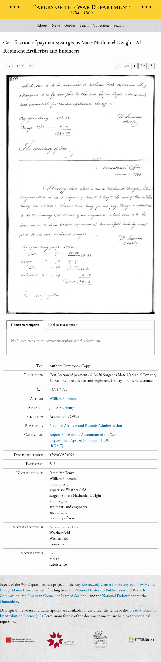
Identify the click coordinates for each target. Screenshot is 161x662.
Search (118, 25)
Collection (101, 25)
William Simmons (63, 398)
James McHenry (61, 407)
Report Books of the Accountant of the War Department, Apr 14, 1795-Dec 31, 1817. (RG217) (82, 440)
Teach (84, 25)
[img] (80, 194)
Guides (69, 25)
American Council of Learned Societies (57, 595)
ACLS (60, 640)
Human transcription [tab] (25, 325)
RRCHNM (20, 640)
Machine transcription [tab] (62, 325)
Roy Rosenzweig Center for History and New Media (114, 584)
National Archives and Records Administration (85, 425)
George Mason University (19, 590)
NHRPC (100, 640)
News (56, 25)
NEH (141, 640)
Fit (142, 65)
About (42, 25)
